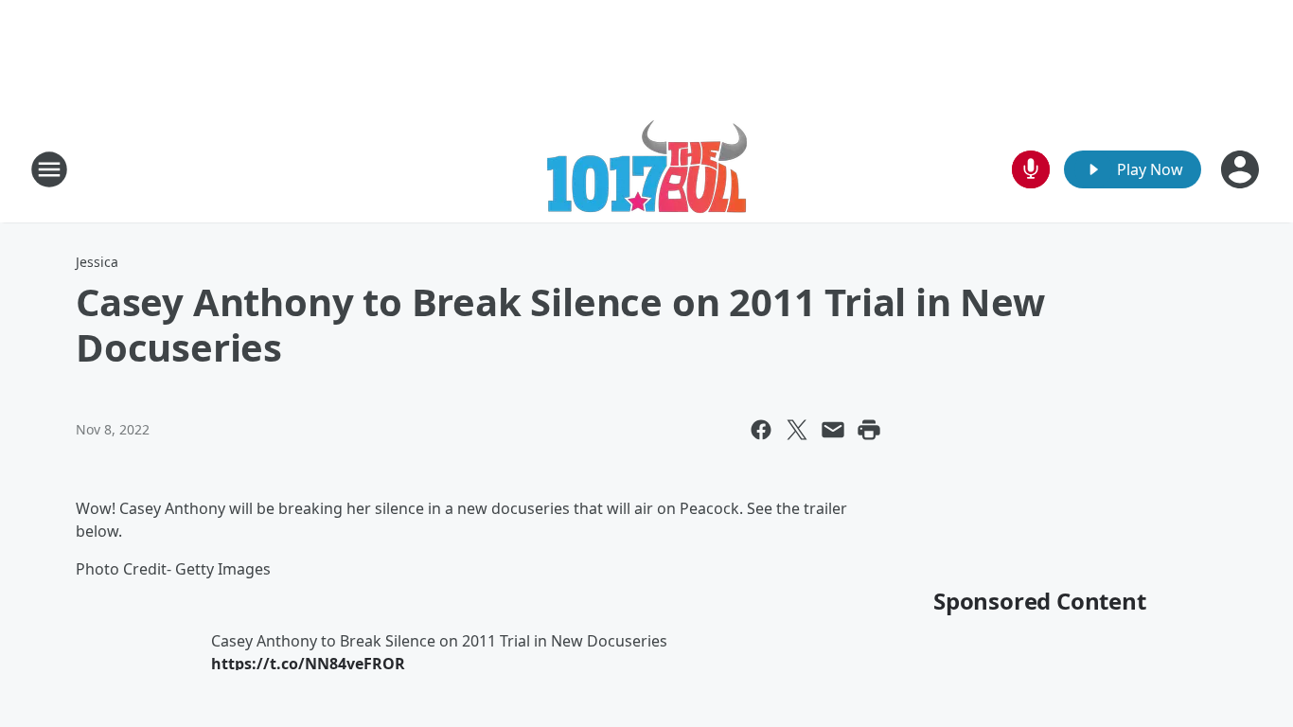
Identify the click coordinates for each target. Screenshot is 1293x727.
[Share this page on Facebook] (761, 430)
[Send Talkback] (1031, 169)
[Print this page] (869, 430)
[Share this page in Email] (833, 430)
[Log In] (1242, 169)
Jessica (97, 262)
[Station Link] (647, 169)
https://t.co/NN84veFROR (308, 663)
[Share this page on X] (797, 430)
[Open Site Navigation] (49, 169)
